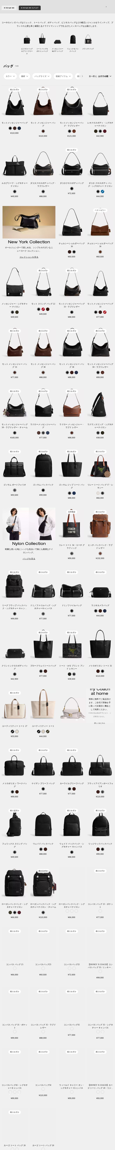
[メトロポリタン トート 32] (100, 645)
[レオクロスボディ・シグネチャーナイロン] (100, 102)
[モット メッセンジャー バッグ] (43, 102)
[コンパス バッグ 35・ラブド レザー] (43, 1004)
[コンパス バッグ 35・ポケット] (15, 1004)
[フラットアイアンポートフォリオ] (100, 763)
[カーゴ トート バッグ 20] (15, 1125)
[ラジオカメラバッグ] (100, 585)
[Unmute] (83, 720)
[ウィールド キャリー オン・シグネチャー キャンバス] (72, 1065)
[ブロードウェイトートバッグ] (43, 645)
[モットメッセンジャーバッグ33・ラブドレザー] (72, 283)
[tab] (9, 8)
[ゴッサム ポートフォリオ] (15, 464)
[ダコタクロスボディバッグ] (72, 163)
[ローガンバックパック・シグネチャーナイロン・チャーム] (43, 884)
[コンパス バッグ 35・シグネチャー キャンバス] (100, 1004)
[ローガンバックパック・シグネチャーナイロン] (15, 884)
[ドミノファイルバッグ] (72, 585)
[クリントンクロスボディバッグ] (15, 645)
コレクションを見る (28, 257)
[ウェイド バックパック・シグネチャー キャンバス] (72, 823)
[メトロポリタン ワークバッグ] (15, 763)
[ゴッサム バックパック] (43, 464)
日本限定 (71, 512)
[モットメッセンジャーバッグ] (15, 102)
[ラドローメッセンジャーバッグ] (43, 404)
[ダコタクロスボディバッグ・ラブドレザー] (43, 163)
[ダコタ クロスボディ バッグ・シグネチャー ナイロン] (100, 163)
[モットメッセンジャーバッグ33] (100, 283)
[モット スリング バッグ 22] (43, 283)
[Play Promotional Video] (76, 720)
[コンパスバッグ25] (43, 944)
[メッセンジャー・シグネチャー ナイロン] (15, 283)
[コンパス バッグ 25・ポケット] (100, 884)
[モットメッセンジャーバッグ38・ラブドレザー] (100, 344)
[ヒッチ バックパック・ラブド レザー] (100, 525)
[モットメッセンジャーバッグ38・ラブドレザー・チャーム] (15, 404)
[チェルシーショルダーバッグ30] (72, 223)
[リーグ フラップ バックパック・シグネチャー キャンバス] (15, 585)
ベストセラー (100, 210)
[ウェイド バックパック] (43, 823)
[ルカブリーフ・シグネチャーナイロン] (15, 163)
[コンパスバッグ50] (43, 1065)
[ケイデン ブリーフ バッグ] (43, 763)
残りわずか (14, 90)
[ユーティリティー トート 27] (15, 706)
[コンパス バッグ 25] (15, 944)
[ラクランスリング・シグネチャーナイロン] (100, 404)
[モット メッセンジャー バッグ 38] (43, 344)
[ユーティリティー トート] (43, 706)
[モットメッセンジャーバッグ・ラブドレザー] (72, 102)
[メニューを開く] (110, 6)
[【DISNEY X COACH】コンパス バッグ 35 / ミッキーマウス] (100, 944)
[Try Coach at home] (72, 706)
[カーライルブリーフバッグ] (72, 763)
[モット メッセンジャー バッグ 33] (15, 344)
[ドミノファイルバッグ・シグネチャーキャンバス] (43, 585)
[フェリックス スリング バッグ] (15, 823)
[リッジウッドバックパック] (100, 823)
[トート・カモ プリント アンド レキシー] (72, 645)
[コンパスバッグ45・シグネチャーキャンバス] (15, 1065)
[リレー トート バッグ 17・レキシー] (100, 464)
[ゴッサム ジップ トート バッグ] (72, 464)
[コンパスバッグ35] (72, 1004)
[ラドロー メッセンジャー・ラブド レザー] (72, 404)
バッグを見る (29, 559)
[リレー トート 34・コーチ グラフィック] (72, 525)
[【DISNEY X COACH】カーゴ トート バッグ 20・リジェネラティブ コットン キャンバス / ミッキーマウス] (100, 1065)
